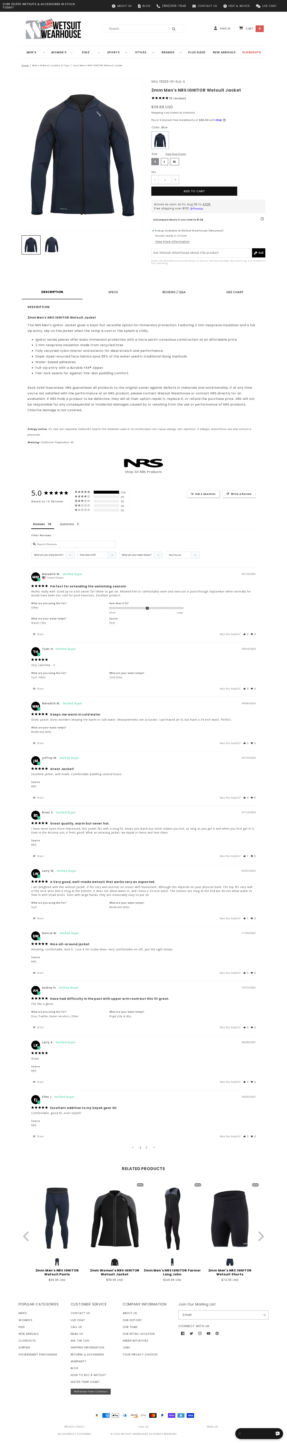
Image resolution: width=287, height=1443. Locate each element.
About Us (130, 1313)
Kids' (86, 52)
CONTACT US (207, 6)
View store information (172, 242)
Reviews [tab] (39, 524)
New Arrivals (29, 1334)
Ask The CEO (80, 1341)
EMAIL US (212, 1426)
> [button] (154, 1147)
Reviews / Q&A (174, 292)
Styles (140, 52)
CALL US (143, 1426)
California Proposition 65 (51, 442)
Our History (132, 1320)
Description (52, 292)
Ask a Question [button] (205, 494)
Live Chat (78, 1320)
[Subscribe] (264, 1315)
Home (25, 65)
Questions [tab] (67, 524)
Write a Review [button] (241, 494)
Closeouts (27, 1341)
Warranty (78, 1361)
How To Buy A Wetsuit (88, 1375)
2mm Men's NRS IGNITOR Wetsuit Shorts (230, 1273)
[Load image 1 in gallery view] (31, 245)
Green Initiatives (135, 1341)
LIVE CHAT (269, 6)
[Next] (260, 1236)
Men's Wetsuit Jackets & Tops (50, 65)
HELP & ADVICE (239, 6)
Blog (74, 1368)
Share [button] (40, 634)
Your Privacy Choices (140, 1354)
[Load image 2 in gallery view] (51, 245)
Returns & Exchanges (87, 1354)
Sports (113, 52)
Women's (59, 52)
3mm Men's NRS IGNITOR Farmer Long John (172, 1273)
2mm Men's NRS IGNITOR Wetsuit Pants (57, 1273)
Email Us (77, 1334)
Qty (153, 172)
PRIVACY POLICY (74, 1426)
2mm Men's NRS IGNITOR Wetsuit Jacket (97, 65)
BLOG (146, 6)
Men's (31, 52)
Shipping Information (87, 1347)
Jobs (126, 1347)
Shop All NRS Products (143, 472)
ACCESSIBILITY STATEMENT (75, 1434)
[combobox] (134, 28)
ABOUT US (124, 6)
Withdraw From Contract (91, 1391)
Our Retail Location (139, 1334)
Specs (113, 292)
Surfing (24, 1347)
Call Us (76, 1327)
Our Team (130, 1327)
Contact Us (80, 1313)
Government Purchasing (38, 1354)
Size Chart (235, 292)
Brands (168, 52)
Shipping (157, 112)
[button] (33, 52)
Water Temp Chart (85, 1382)
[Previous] (27, 1236)
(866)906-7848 (174, 6)
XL (174, 161)
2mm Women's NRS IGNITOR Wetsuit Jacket (114, 1273)
